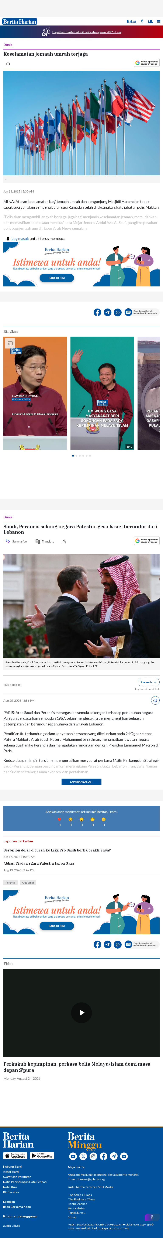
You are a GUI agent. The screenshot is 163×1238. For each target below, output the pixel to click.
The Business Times (81, 1199)
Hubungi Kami (12, 1166)
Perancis (10, 882)
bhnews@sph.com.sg (91, 1179)
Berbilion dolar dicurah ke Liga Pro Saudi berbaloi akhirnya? (57, 850)
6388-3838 (11, 1226)
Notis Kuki (10, 1187)
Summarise (20, 541)
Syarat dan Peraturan (17, 1177)
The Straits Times (80, 1195)
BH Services (11, 1192)
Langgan (9, 1201)
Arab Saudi (28, 882)
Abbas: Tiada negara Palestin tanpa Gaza (38, 863)
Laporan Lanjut (81, 781)
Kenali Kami (11, 1171)
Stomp (72, 1217)
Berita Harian (76, 1208)
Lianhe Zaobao (77, 1203)
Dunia (8, 44)
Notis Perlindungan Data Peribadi (25, 1182)
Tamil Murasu (76, 1212)
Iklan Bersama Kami (17, 1206)
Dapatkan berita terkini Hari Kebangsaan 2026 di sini (86, 32)
